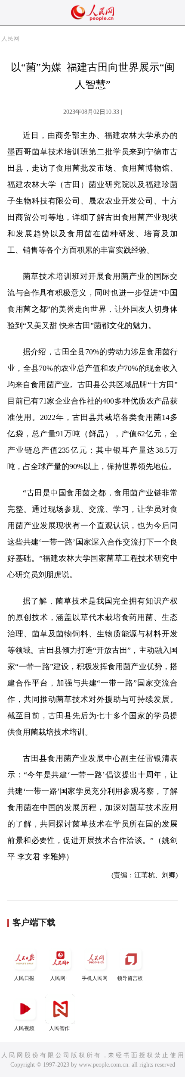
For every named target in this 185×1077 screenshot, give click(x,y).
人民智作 (59, 1028)
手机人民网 (95, 978)
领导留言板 (130, 978)
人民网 (10, 38)
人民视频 (24, 1028)
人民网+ (59, 978)
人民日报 (24, 978)
